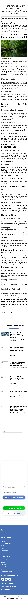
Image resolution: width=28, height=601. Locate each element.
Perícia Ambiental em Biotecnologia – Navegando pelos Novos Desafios (18, 335)
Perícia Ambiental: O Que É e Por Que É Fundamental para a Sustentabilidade (18, 408)
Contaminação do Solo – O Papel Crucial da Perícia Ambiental (18, 363)
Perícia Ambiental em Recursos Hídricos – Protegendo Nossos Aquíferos (17, 350)
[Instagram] (2, 579)
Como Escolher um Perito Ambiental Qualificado (18, 392)
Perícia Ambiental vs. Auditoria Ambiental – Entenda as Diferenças (17, 378)
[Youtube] (6, 579)
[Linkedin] (9, 579)
